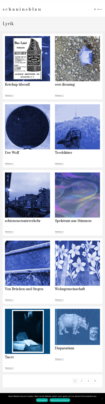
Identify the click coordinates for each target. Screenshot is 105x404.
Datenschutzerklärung (60, 400)
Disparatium (64, 348)
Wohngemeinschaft (70, 289)
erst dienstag (65, 85)
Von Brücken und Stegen (24, 289)
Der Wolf (12, 153)
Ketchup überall (17, 85)
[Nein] (102, 398)
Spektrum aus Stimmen (73, 221)
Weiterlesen (9, 95)
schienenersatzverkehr (23, 221)
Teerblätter (63, 153)
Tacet (9, 357)
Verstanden (42, 400)
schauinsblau (22, 9)
